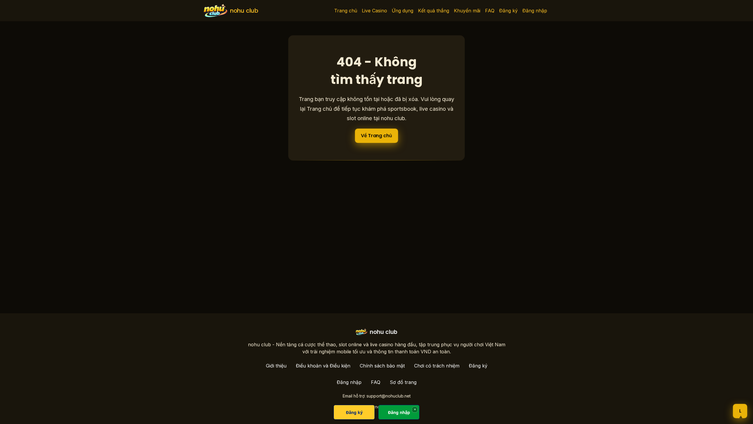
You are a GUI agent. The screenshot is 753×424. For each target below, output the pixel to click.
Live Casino (374, 11)
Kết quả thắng (433, 11)
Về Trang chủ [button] (376, 135)
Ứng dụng (402, 11)
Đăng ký (508, 11)
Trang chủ (345, 11)
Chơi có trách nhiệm (436, 366)
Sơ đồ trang (403, 382)
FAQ (489, 11)
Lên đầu (740, 413)
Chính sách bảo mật (382, 366)
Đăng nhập (534, 11)
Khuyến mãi (467, 11)
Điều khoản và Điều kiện (323, 366)
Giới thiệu (276, 366)
